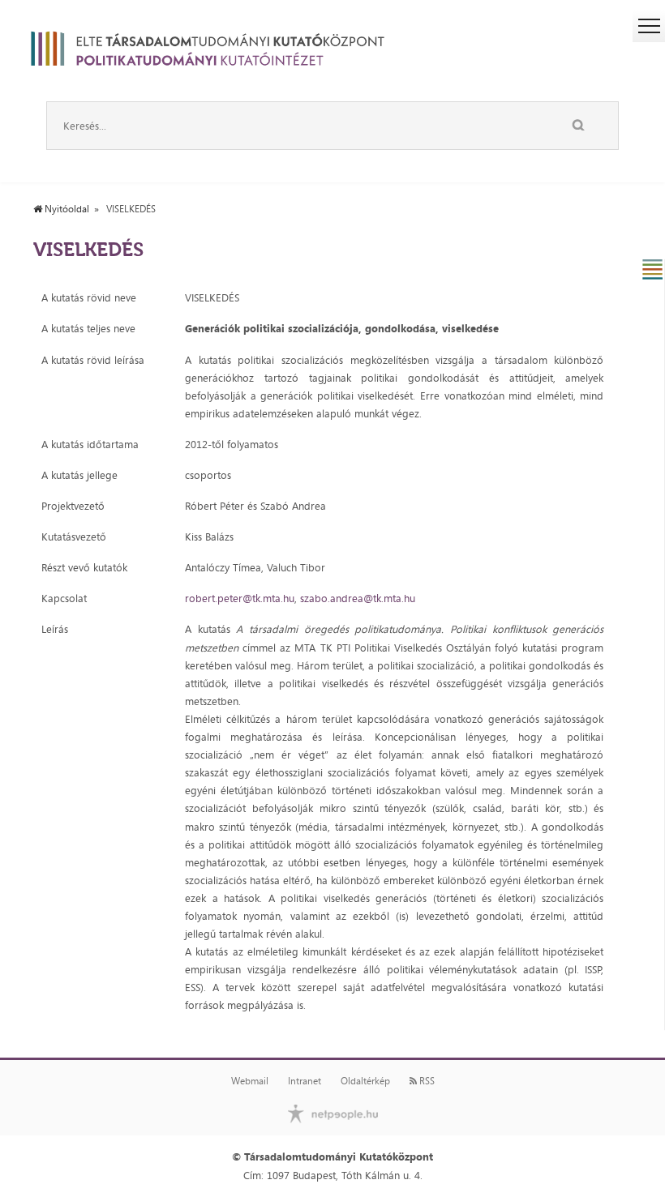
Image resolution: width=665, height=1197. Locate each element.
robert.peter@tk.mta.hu (239, 598)
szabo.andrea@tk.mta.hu (357, 598)
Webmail (249, 1081)
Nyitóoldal (65, 209)
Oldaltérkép (365, 1081)
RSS (426, 1081)
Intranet (304, 1081)
